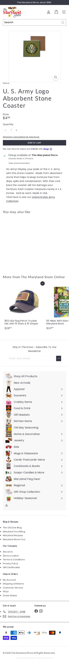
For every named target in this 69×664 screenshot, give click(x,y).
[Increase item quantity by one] (16, 130)
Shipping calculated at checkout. (21, 136)
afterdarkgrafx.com (45, 658)
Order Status (10, 595)
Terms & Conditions (14, 559)
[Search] (62, 22)
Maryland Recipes (13, 535)
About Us (8, 551)
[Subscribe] (58, 358)
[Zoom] (55, 77)
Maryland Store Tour (14, 539)
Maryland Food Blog (14, 531)
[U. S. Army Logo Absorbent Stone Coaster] (24, 242)
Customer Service (13, 587)
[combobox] (34, 22)
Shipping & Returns (13, 583)
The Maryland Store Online (43, 277)
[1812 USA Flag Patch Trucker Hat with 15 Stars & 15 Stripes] (24, 307)
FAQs (6, 591)
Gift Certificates (11, 567)
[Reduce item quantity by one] (5, 130)
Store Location (11, 555)
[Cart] (56, 12)
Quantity (8, 124)
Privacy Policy (10, 563)
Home (6, 83)
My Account (9, 579)
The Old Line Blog (12, 527)
